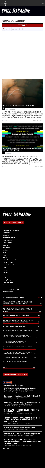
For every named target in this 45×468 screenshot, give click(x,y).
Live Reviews (6, 247)
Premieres (6, 235)
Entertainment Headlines (10, 260)
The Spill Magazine (18, 290)
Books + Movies (7, 242)
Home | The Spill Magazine (11, 230)
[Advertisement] (22, 55)
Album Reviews (7, 240)
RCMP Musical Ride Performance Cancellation (19, 427)
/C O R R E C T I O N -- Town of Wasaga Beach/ (22, 434)
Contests (5, 270)
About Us (5, 267)
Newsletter (6, 232)
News (4, 255)
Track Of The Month (9, 237)
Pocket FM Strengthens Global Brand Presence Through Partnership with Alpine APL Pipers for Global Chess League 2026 (22, 441)
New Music (6, 272)
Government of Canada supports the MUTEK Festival (22, 396)
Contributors (6, 275)
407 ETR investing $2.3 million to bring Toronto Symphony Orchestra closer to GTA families (20, 389)
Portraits (5, 252)
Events (5, 257)
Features (5, 245)
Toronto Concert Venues (10, 265)
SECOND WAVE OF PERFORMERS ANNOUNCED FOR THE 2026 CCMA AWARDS (21, 411)
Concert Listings (8, 262)
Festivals (5, 250)
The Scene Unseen (8, 282)
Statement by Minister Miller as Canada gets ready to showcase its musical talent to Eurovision (22, 403)
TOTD (4, 277)
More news (6, 448)
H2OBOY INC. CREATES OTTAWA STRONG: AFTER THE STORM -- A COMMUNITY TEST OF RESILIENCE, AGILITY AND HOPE (22, 419)
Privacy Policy (7, 280)
